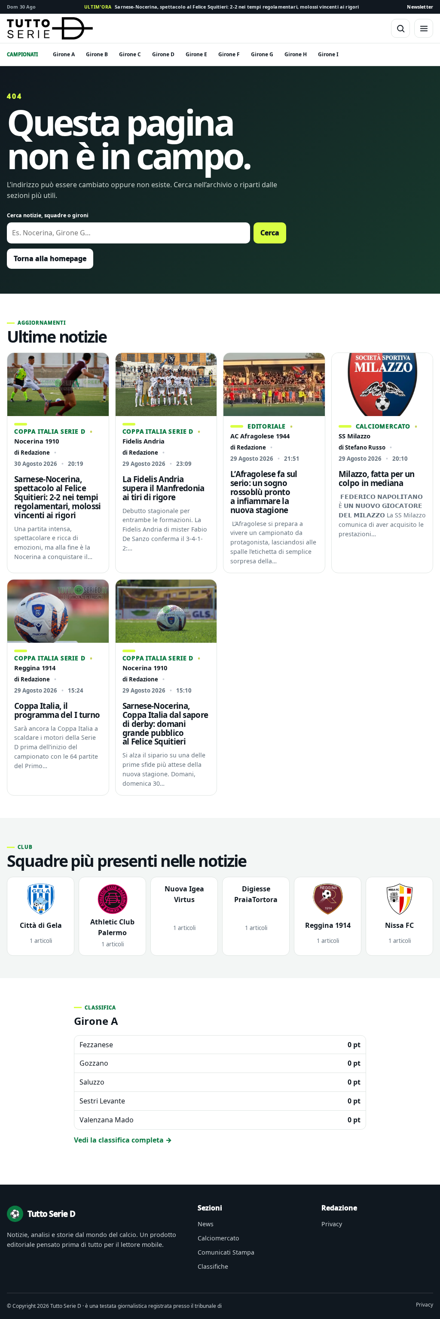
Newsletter (420, 6)
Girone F (229, 54)
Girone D (163, 54)
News (206, 1224)
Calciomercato (218, 1238)
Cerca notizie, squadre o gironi (48, 215)
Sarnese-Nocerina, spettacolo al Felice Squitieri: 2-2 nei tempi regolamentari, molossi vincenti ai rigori (221, 6)
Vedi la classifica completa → (123, 1140)
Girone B (97, 54)
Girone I (328, 54)
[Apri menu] (423, 28)
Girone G (262, 54)
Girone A (64, 54)
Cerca (269, 232)
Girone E (196, 54)
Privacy (331, 1224)
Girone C (130, 54)
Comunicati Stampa (226, 1252)
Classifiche (213, 1266)
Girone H (295, 54)
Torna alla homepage (50, 258)
